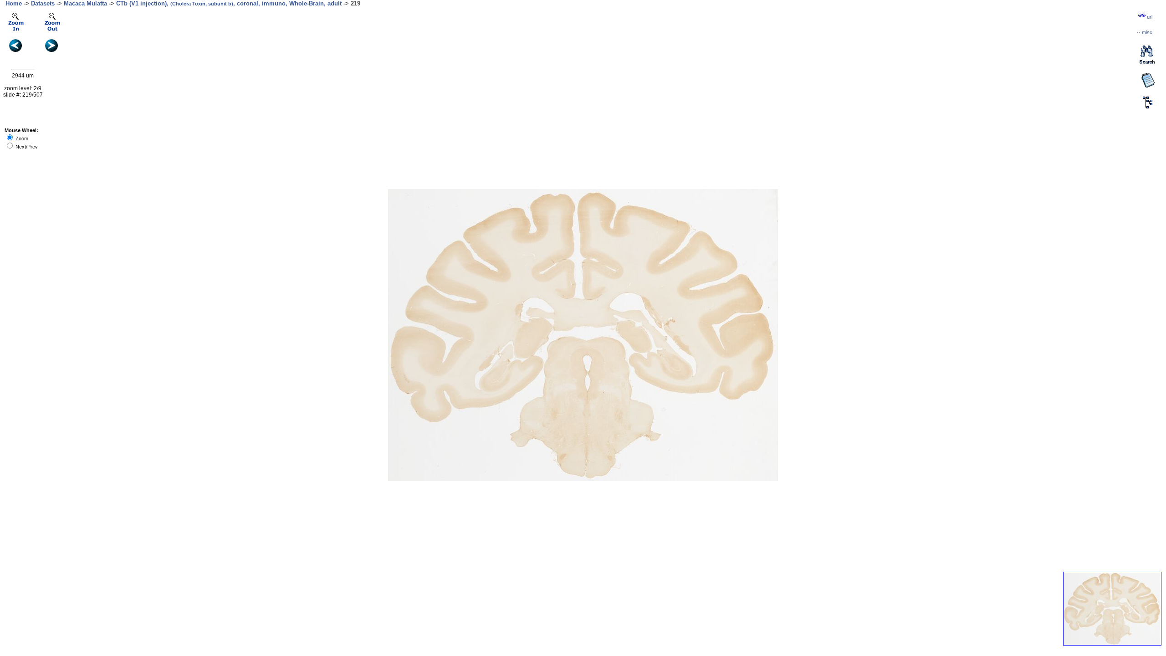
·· (1144, 32)
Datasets (43, 3)
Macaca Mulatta (85, 3)
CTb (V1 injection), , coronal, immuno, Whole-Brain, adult (229, 3)
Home (13, 3)
